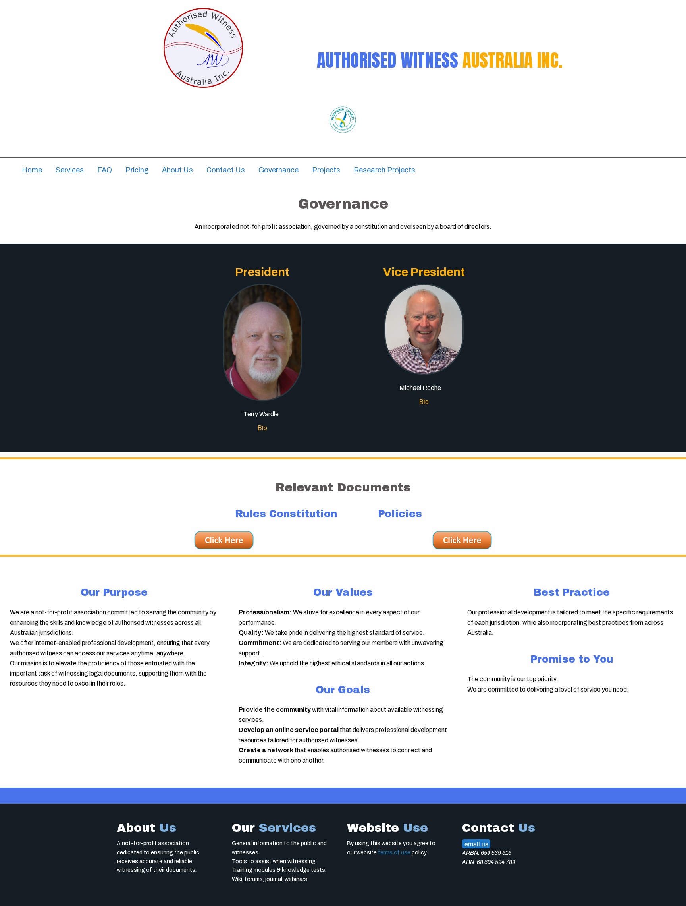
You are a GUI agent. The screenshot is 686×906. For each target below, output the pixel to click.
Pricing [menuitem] (136, 170)
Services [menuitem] (70, 170)
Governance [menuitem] (278, 170)
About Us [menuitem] (177, 170)
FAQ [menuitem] (104, 170)
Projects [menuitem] (326, 170)
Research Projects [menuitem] (384, 170)
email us (476, 843)
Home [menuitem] (32, 170)
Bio (262, 427)
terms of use (394, 853)
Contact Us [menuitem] (225, 170)
